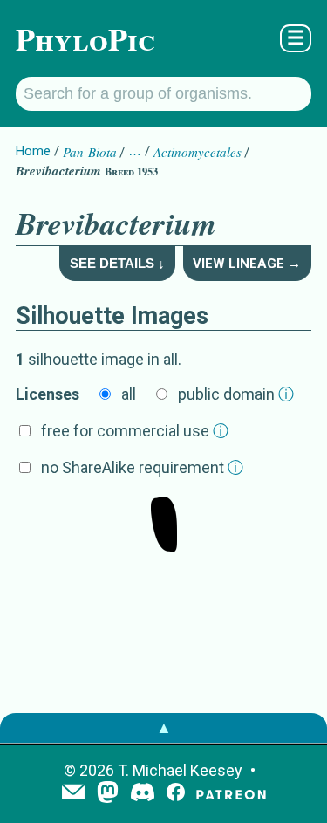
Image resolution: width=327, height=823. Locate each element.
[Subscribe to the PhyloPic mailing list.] (73, 793)
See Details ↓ (117, 263)
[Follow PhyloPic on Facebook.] (176, 794)
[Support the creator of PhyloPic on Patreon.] (231, 794)
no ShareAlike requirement (142, 467)
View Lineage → (247, 263)
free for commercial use (134, 431)
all (128, 394)
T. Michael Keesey (180, 770)
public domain (236, 394)
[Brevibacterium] (164, 526)
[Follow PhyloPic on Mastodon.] (108, 793)
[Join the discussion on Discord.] (143, 794)
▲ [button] (164, 727)
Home (33, 151)
